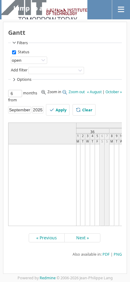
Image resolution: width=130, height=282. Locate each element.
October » (114, 91)
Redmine (48, 277)
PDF (106, 254)
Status (23, 51)
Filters (22, 42)
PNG (118, 254)
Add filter (19, 70)
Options (24, 79)
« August (94, 91)
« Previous (46, 238)
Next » (82, 238)
